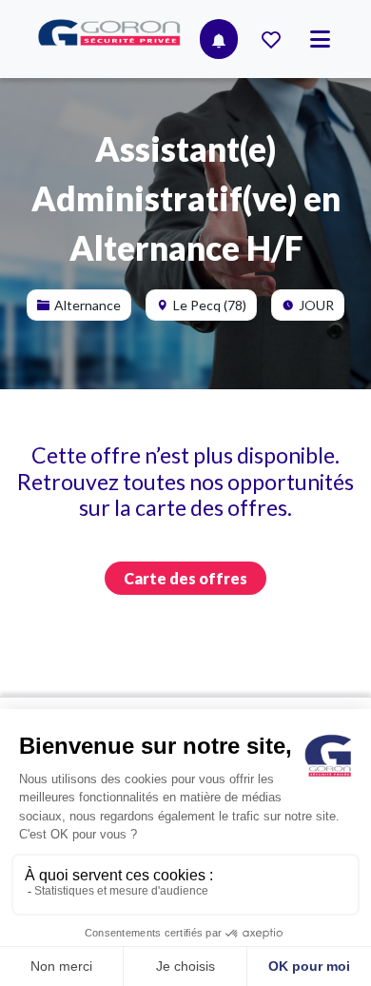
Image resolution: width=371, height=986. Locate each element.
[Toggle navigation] (320, 39)
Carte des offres (185, 578)
